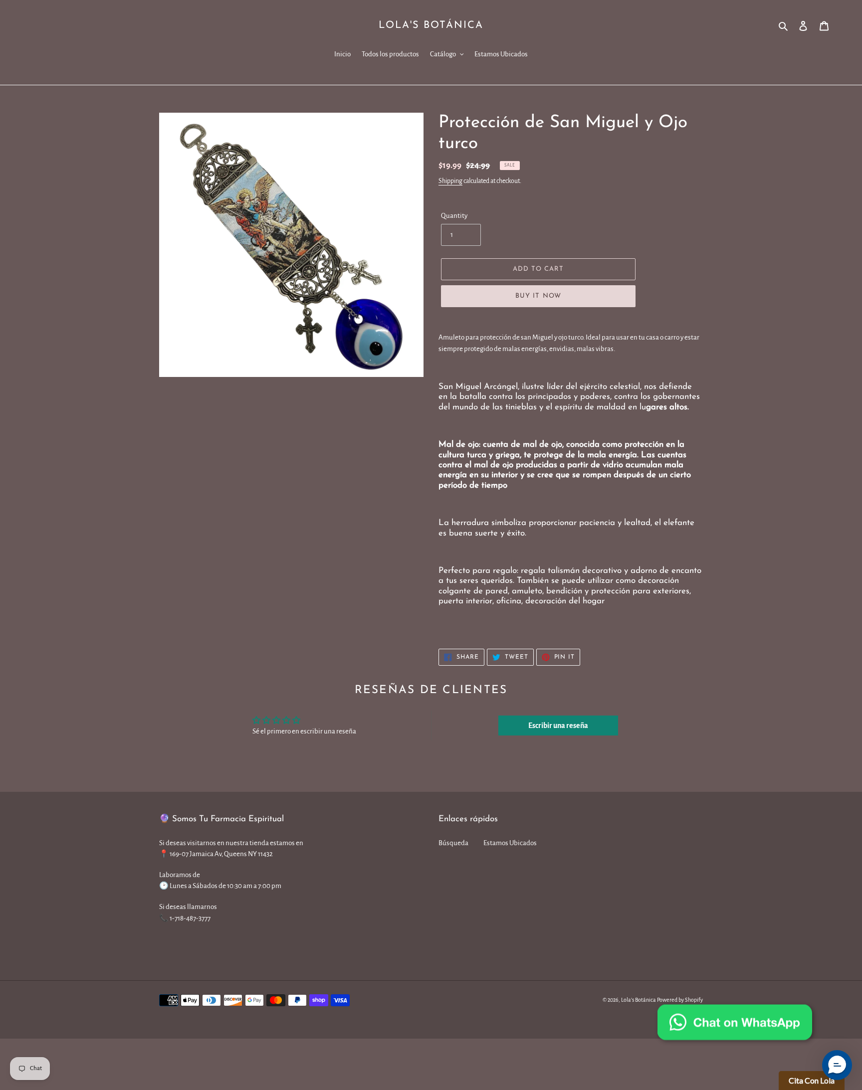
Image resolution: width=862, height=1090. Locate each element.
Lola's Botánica (431, 25)
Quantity (454, 215)
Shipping (450, 181)
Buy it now (538, 296)
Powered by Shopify (680, 1000)
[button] (837, 1065)
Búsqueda (453, 843)
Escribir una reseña (558, 725)
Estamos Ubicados (510, 843)
